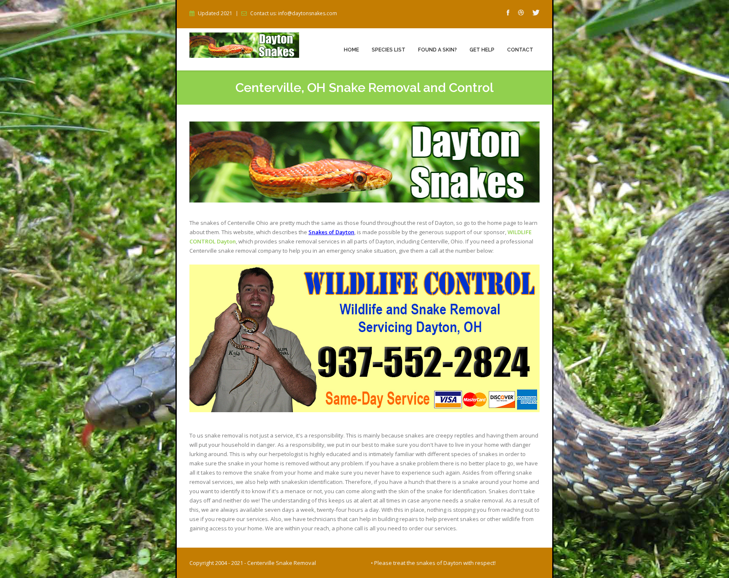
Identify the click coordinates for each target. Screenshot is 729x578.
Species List (388, 50)
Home (351, 50)
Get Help (482, 50)
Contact (520, 50)
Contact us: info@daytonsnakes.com (293, 13)
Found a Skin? (437, 50)
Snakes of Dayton (331, 232)
